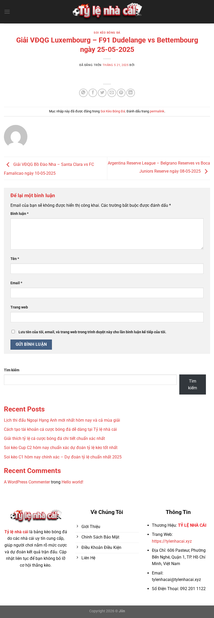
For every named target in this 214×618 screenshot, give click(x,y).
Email (16, 283)
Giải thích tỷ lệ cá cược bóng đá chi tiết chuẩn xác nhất (54, 438)
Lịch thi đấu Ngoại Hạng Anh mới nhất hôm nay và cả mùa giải (62, 420)
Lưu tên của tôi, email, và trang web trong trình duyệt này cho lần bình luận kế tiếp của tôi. (92, 332)
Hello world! (72, 482)
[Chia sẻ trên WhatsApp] (83, 93)
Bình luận (19, 213)
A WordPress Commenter (27, 482)
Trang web (19, 307)
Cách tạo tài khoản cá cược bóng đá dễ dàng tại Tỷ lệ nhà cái (60, 429)
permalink (157, 111)
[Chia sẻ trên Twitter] (102, 93)
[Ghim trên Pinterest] (121, 93)
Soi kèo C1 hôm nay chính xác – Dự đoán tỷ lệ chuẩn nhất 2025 (63, 457)
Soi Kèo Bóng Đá (107, 32)
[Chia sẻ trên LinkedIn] (130, 93)
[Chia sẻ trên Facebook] (92, 93)
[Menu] (7, 11)
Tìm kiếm (11, 370)
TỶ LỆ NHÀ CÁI (192, 525)
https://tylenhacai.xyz (172, 541)
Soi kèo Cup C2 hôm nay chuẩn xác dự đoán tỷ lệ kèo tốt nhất (60, 447)
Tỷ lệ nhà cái (16, 531)
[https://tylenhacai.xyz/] (107, 12)
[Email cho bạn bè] (112, 93)
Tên (14, 259)
